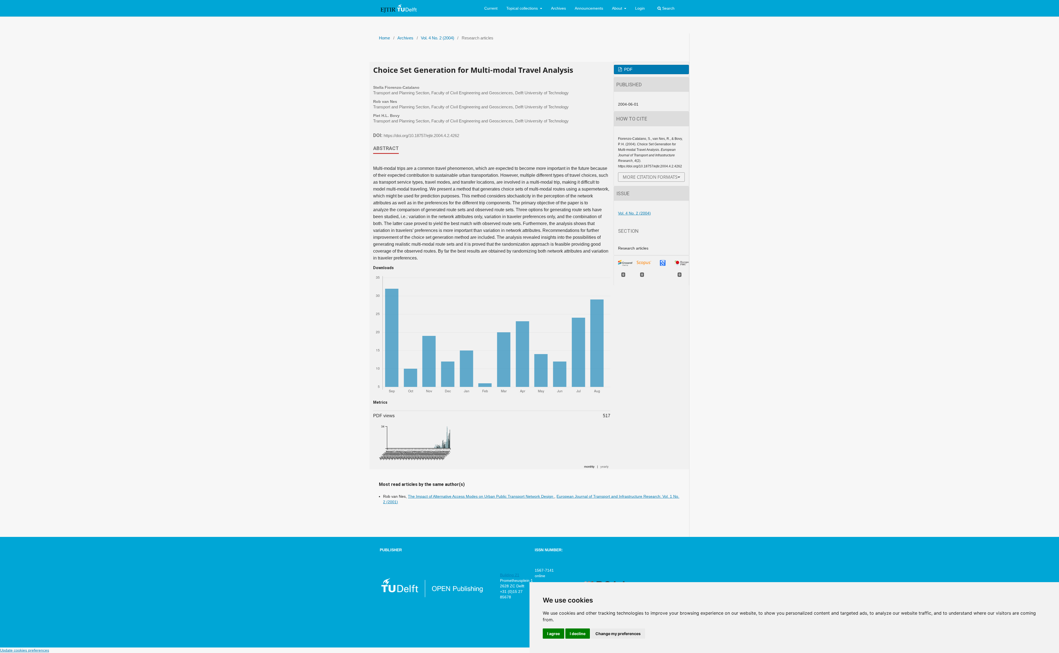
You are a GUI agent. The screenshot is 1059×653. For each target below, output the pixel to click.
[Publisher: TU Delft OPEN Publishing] (432, 596)
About (617, 8)
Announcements (589, 8)
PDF (627, 69)
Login (640, 8)
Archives (558, 8)
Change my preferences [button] (618, 633)
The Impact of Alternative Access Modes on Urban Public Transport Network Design (481, 496)
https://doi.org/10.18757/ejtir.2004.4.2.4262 (421, 135)
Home (384, 38)
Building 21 (509, 575)
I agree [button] (553, 633)
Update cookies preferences (24, 650)
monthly (589, 466)
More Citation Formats (650, 177)
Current (491, 8)
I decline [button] (577, 633)
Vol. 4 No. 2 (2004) (437, 38)
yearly (604, 466)
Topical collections (522, 8)
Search (668, 8)
